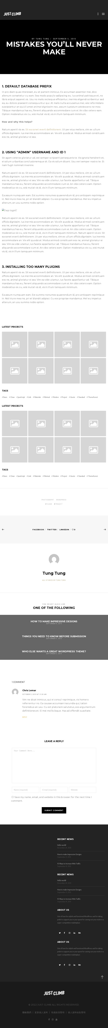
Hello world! (61, 845)
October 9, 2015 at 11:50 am (34, 694)
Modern (56, 397)
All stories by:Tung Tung (54, 580)
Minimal (47, 397)
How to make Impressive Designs (69, 854)
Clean (13, 397)
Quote (72, 397)
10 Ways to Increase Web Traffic (68, 864)
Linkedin (64, 529)
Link (29, 397)
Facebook (38, 529)
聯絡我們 (26, 1012)
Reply (24, 717)
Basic (5, 397)
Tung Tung (42, 39)
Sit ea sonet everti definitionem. (44, 129)
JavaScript (21, 397)
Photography (48, 500)
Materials (37, 397)
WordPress (61, 500)
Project (64, 397)
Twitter (52, 529)
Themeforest (93, 397)
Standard (81, 397)
